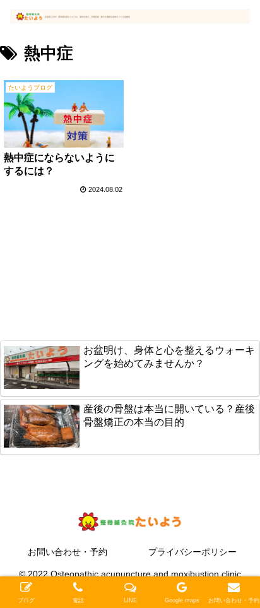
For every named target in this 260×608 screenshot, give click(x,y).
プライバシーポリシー (192, 552)
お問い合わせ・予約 (67, 552)
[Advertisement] (130, 275)
